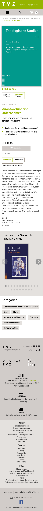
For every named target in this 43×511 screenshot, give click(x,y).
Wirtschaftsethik (11, 328)
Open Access (21, 439)
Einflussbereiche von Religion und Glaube (21, 307)
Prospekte (21, 453)
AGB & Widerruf (32, 492)
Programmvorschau (21, 428)
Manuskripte (21, 469)
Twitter (21, 460)
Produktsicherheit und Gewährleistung (21, 480)
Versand (33, 381)
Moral (15, 312)
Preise (21, 478)
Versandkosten (21, 476)
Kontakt (21, 449)
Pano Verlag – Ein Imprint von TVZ (21, 435)
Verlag (21, 451)
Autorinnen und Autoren (21, 430)
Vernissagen (21, 437)
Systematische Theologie (14, 317)
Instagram (21, 462)
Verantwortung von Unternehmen (12, 20)
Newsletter (21, 455)
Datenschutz (19, 492)
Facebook (21, 457)
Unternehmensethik (12, 323)
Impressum (8, 492)
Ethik (6, 312)
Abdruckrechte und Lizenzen (21, 473)
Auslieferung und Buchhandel (21, 471)
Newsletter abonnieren (23, 498)
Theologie (34, 317)
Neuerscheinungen (21, 426)
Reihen (21, 433)
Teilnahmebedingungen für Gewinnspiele (21, 482)
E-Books (21, 441)
